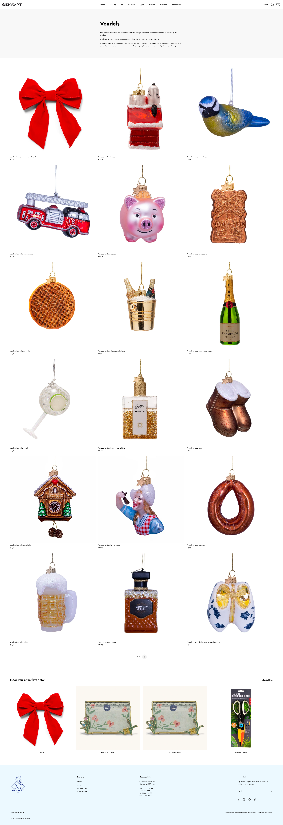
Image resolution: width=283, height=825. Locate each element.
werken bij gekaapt (241, 812)
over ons (163, 4)
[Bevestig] (271, 791)
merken (152, 4)
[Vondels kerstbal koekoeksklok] (53, 499)
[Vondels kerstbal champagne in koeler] (141, 305)
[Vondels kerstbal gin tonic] (53, 402)
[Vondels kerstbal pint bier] (53, 596)
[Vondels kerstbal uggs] (230, 402)
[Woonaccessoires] (175, 718)
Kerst (42, 752)
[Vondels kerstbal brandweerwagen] (53, 208)
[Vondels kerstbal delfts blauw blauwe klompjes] (230, 596)
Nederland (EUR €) (16, 812)
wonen (102, 4)
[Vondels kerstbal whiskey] (141, 596)
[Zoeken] (272, 4)
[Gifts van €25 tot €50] (108, 718)
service (79, 785)
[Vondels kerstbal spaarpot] (141, 208)
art (122, 4)
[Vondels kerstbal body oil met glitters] (141, 402)
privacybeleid (252, 812)
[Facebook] (239, 799)
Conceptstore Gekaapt (23, 818)
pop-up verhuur (82, 788)
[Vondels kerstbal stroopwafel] (53, 305)
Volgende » (144, 657)
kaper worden (230, 812)
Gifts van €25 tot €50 (108, 752)
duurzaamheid (82, 791)
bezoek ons (176, 4)
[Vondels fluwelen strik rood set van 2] (53, 111)
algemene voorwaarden (265, 812)
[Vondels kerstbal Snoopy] (141, 111)
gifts (142, 4)
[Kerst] (42, 718)
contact (79, 781)
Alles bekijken (267, 680)
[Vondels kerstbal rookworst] (230, 499)
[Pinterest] (250, 799)
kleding (113, 4)
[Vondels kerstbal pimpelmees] (230, 111)
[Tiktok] (255, 799)
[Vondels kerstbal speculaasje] (230, 208)
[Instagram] (244, 799)
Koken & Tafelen (241, 752)
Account (264, 4)
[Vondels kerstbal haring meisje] (141, 499)
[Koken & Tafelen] (241, 718)
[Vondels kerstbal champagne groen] (230, 305)
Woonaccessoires (175, 752)
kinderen (131, 4)
